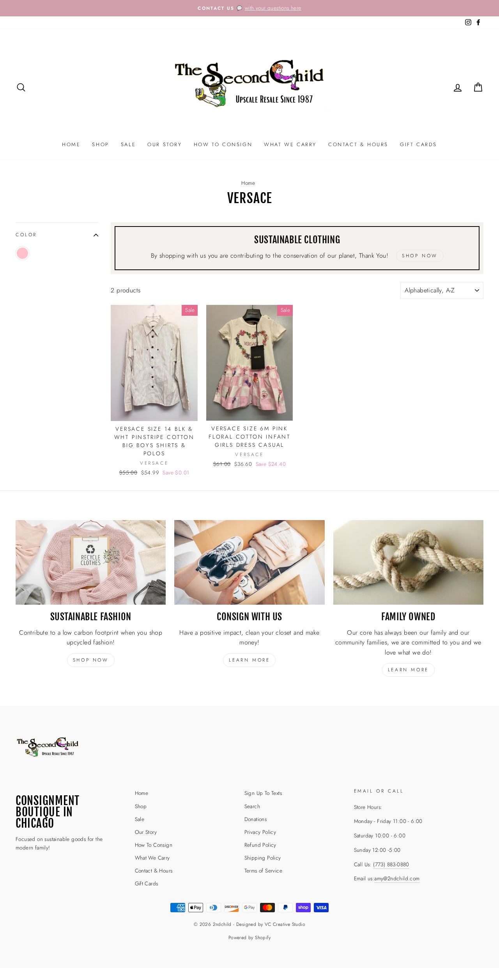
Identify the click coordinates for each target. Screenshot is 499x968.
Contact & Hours (358, 144)
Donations (255, 819)
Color (26, 234)
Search (252, 806)
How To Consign (223, 144)
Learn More (408, 669)
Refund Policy (260, 845)
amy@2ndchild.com (396, 878)
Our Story (164, 144)
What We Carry (290, 144)
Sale (128, 144)
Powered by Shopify (249, 937)
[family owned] (408, 562)
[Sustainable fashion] (91, 562)
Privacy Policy (260, 832)
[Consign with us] (249, 562)
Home (71, 144)
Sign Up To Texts (263, 793)
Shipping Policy (262, 858)
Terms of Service (263, 870)
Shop (100, 144)
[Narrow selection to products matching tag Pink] (22, 253)
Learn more (249, 660)
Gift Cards (418, 144)
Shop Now (91, 660)
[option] (249, 8)
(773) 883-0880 (391, 864)
